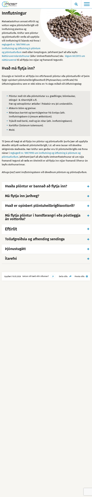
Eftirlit (11, 228)
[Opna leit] (76, 4)
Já (53, 276)
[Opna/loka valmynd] (86, 4)
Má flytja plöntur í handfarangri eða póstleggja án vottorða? (42, 217)
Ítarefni (11, 258)
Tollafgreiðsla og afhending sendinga (35, 239)
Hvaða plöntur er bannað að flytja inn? (36, 186)
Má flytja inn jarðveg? (22, 196)
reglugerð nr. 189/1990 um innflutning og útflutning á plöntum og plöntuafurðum (21, 48)
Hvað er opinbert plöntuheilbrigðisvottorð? (40, 205)
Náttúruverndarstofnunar (16, 56)
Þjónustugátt (15, 249)
